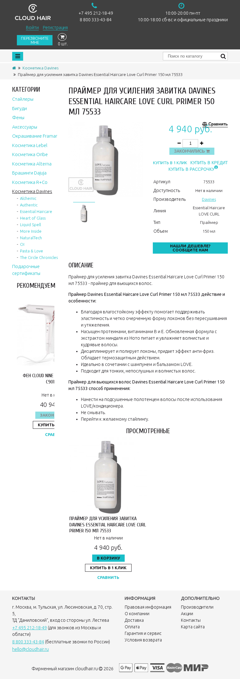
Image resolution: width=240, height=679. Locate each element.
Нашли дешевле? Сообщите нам (190, 248)
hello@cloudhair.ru (30, 649)
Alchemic (28, 198)
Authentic (29, 205)
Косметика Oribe (30, 154)
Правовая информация (148, 607)
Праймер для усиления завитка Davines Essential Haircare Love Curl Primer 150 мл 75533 (107, 524)
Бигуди (19, 108)
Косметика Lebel (30, 145)
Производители (197, 607)
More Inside (31, 231)
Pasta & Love (31, 251)
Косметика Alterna (32, 163)
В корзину (108, 558)
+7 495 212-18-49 (95, 13)
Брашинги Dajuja (29, 172)
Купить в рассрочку (191, 169)
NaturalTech (31, 238)
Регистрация (55, 27)
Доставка (134, 620)
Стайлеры (22, 99)
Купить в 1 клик (170, 163)
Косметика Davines (40, 68)
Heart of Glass (33, 218)
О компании (137, 613)
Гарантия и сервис (143, 633)
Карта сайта (193, 626)
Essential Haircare (36, 211)
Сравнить (218, 124)
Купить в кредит (209, 163)
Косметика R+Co (30, 182)
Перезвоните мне (34, 40)
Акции (187, 613)
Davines (209, 199)
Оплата (132, 626)
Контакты (191, 620)
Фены (18, 117)
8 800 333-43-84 (96, 19)
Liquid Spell (30, 224)
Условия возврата (143, 639)
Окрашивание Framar (34, 136)
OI (22, 244)
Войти (32, 27)
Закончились (190, 151)
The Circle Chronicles (39, 257)
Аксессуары (24, 126)
